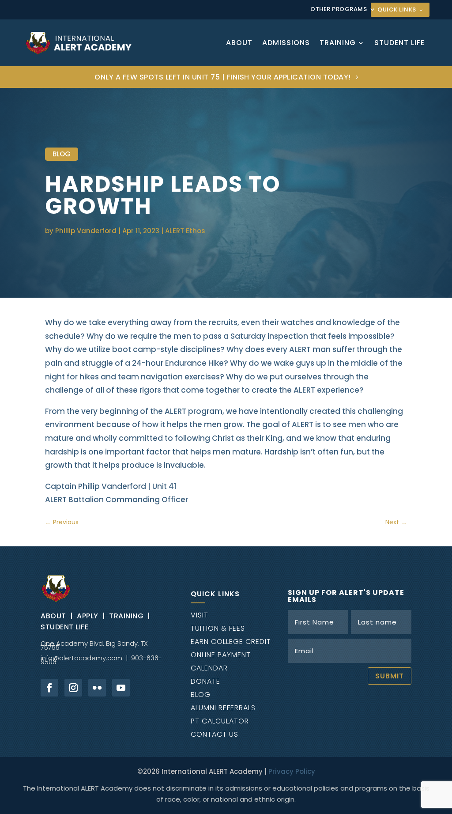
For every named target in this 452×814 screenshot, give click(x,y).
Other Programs (338, 9)
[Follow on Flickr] (97, 688)
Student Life (399, 43)
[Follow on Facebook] (49, 688)
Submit (389, 676)
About (239, 43)
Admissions (286, 43)
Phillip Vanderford (86, 230)
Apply (87, 616)
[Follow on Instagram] (73, 688)
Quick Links (396, 9)
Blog (62, 154)
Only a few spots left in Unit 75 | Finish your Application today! (222, 77)
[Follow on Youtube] (121, 688)
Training (338, 43)
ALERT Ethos (185, 230)
